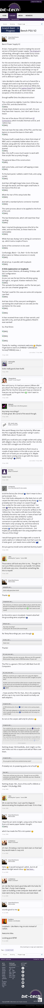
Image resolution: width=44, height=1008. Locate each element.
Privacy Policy (39, 1005)
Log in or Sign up (36, 1)
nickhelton (11, 841)
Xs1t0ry (10, 470)
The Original (34, 51)
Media (20, 15)
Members (29, 15)
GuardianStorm (13, 37)
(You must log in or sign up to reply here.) (31, 947)
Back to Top (4, 985)
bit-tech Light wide (6, 959)
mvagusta (11, 486)
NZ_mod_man (12, 423)
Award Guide (4, 971)
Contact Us (36, 959)
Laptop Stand (26, 88)
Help (41, 959)
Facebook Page (4, 982)
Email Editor (3, 974)
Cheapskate (12, 378)
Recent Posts (15, 19)
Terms (4, 977)
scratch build (9, 950)
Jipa (9, 556)
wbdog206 (11, 361)
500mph (10, 404)
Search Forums (5, 19)
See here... (30, 869)
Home (5, 15)
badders (11, 919)
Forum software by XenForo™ (8, 1005)
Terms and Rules (30, 1005)
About (3, 969)
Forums (12, 15)
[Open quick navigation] (41, 24)
